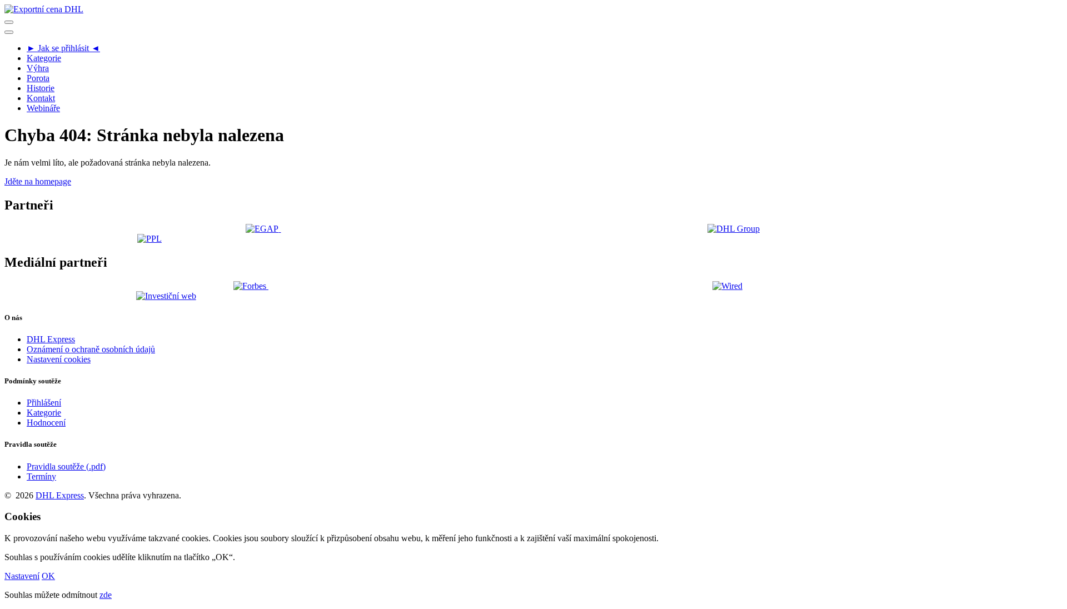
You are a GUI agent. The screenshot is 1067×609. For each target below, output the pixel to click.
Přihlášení (44, 402)
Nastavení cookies (59, 359)
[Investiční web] (165, 295)
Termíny (41, 476)
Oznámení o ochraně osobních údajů (91, 349)
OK (48, 576)
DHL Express (51, 339)
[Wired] (727, 286)
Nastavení (21, 576)
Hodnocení (46, 422)
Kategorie (44, 412)
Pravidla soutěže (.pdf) (66, 466)
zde (105, 595)
